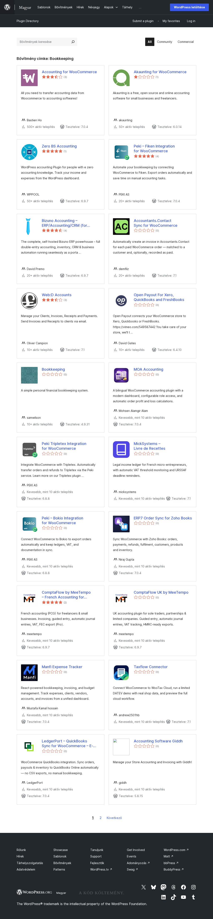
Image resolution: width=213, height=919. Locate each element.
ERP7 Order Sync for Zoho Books (163, 518)
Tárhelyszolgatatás (30, 863)
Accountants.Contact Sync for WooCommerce (155, 223)
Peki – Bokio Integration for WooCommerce (62, 520)
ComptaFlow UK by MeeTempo (161, 592)
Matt (168, 856)
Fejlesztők (97, 863)
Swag (132, 869)
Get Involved (136, 850)
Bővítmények (62, 863)
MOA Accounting (148, 369)
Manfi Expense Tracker (62, 667)
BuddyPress (174, 869)
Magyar (61, 892)
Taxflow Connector (151, 667)
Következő (114, 818)
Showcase (60, 850)
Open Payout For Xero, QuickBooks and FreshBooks (159, 297)
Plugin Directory (28, 21)
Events (131, 856)
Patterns (59, 869)
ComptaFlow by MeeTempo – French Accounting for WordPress (66, 595)
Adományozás (138, 863)
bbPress (171, 863)
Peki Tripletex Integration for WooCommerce (64, 446)
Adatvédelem (26, 869)
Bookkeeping (53, 369)
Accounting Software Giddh (158, 741)
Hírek (20, 856)
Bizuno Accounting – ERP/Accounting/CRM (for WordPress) (64, 223)
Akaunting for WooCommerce (160, 72)
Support (96, 856)
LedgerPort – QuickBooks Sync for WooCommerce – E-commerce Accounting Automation (67, 743)
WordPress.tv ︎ (101, 869)
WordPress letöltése (189, 7)
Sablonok (60, 856)
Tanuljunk (96, 850)
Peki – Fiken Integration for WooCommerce (154, 148)
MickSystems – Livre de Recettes (149, 446)
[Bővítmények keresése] (73, 42)
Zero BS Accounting (59, 146)
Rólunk (21, 850)
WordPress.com (176, 850)
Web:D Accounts (57, 295)
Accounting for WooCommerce (69, 72)
